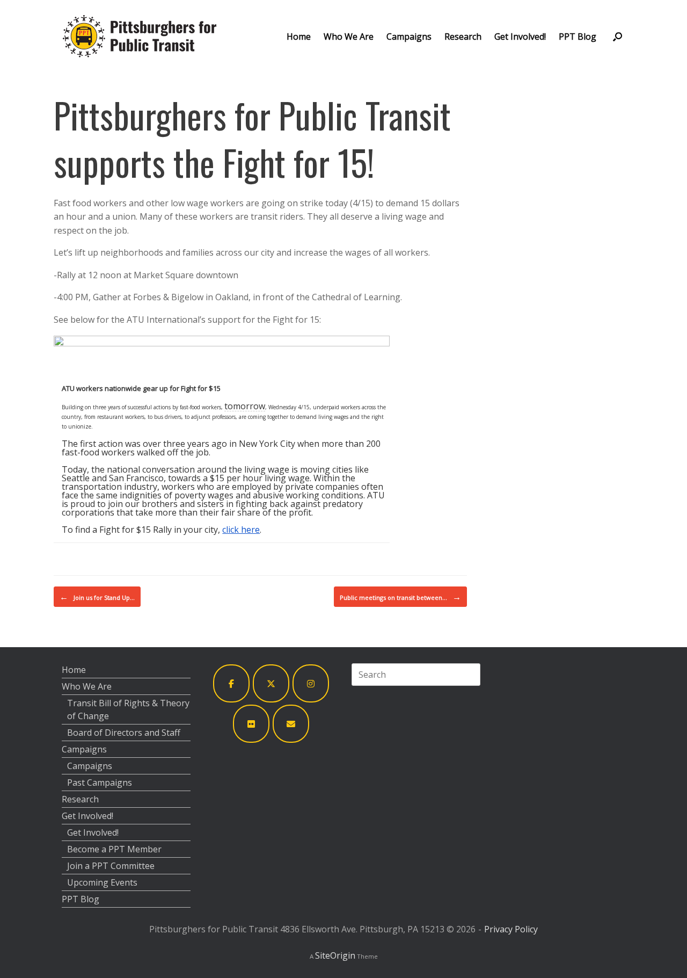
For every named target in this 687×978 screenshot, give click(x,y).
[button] (617, 36)
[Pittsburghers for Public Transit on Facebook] (231, 683)
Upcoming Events (102, 882)
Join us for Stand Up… (97, 597)
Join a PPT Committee (111, 866)
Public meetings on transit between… (400, 597)
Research (462, 36)
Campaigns (409, 36)
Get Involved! (520, 36)
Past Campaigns (99, 782)
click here (241, 529)
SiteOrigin (335, 955)
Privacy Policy (511, 929)
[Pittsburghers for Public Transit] (139, 36)
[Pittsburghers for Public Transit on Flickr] (251, 724)
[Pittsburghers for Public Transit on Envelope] (291, 724)
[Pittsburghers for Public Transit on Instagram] (311, 683)
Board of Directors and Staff (123, 732)
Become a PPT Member (114, 849)
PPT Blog (577, 36)
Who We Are (349, 36)
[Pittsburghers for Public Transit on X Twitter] (271, 683)
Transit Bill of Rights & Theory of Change (128, 709)
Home (299, 36)
